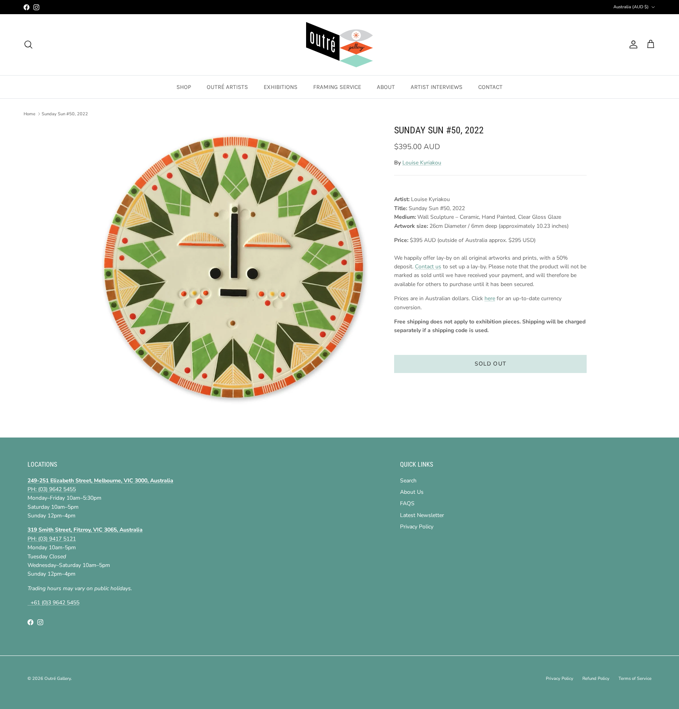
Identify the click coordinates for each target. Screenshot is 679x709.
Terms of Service (634, 678)
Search (408, 480)
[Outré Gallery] (339, 44)
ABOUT (386, 86)
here (489, 298)
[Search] (28, 44)
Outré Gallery (57, 678)
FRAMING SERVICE (337, 86)
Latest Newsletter (422, 515)
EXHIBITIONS (280, 86)
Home (29, 114)
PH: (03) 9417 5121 (52, 539)
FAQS (407, 503)
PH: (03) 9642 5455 (52, 489)
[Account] (632, 44)
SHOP (183, 86)
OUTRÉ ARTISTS (227, 86)
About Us (412, 492)
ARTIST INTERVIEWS (436, 86)
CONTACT (490, 86)
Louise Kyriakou (421, 162)
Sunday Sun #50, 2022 (65, 114)
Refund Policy (595, 678)
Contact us (428, 266)
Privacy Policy (416, 526)
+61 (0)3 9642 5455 (53, 602)
